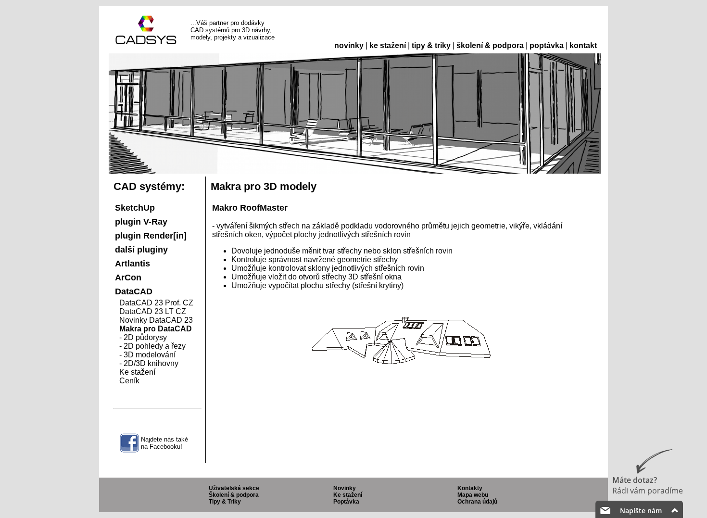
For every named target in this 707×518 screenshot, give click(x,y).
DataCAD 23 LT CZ (152, 311)
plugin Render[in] (151, 235)
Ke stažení (137, 372)
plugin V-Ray (141, 222)
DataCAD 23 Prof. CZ (156, 303)
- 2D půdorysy (143, 337)
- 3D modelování (147, 355)
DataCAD (133, 291)
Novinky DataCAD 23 (156, 320)
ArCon (128, 277)
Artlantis (132, 263)
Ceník (129, 381)
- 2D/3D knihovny (148, 363)
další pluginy (141, 249)
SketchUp (135, 208)
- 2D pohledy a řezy (152, 346)
